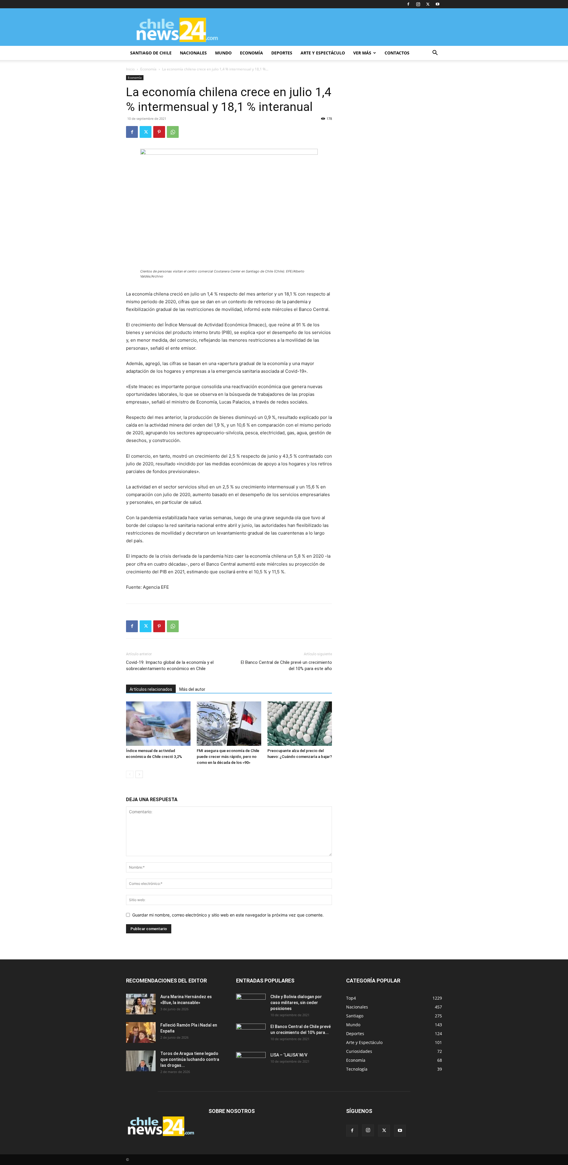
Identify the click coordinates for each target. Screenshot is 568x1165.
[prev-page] (129, 774)
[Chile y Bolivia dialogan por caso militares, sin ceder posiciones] (251, 1004)
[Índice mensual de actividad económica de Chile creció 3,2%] (158, 723)
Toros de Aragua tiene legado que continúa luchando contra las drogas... (189, 1059)
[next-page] (139, 774)
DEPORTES (281, 53)
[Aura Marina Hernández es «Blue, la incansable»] (141, 1004)
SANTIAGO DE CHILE (151, 53)
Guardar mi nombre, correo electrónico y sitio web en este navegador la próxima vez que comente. (228, 914)
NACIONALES (193, 53)
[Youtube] (437, 4)
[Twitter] (427, 4)
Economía (148, 69)
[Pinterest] (159, 132)
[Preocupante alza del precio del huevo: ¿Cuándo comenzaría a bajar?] (299, 723)
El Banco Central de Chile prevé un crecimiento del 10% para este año (286, 665)
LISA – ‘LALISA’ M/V (288, 1055)
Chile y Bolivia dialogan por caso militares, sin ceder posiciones (296, 1002)
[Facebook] (408, 4)
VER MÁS (362, 53)
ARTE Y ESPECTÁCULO (323, 53)
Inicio (130, 69)
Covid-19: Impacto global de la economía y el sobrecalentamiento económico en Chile (170, 665)
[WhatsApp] (173, 132)
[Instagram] (418, 4)
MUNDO (223, 53)
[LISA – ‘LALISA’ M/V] (251, 1062)
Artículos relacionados (151, 689)
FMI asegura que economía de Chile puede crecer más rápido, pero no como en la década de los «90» (228, 756)
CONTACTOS (397, 53)
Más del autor (192, 689)
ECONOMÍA (251, 53)
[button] (435, 53)
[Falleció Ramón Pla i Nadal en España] (141, 1032)
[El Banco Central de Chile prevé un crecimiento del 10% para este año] (251, 1034)
